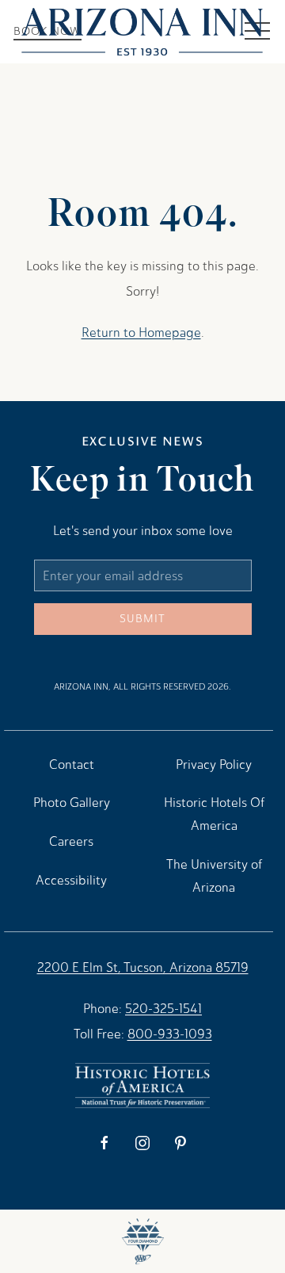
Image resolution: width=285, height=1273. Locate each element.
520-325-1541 (163, 1008)
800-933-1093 (169, 1034)
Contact (71, 764)
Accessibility (71, 880)
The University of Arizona (214, 876)
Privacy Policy (214, 764)
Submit (142, 618)
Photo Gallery (71, 802)
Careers (71, 841)
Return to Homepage (141, 332)
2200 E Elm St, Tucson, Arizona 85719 (143, 967)
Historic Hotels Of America (214, 814)
